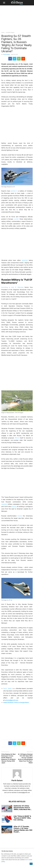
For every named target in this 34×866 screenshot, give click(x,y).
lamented (25, 260)
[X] (14, 58)
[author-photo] (17, 778)
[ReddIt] (23, 58)
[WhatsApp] (19, 58)
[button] (4, 2)
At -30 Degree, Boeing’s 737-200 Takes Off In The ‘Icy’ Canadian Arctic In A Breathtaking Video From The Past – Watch (25, 758)
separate (4, 504)
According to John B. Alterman (12, 287)
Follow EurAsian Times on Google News (16, 702)
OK (31, 863)
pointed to (14, 191)
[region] (17, 19)
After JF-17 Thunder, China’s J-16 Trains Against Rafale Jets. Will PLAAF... (23, 829)
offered (17, 438)
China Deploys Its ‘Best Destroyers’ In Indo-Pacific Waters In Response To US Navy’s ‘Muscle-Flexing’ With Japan (8, 758)
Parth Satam (6, 54)
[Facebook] (10, 58)
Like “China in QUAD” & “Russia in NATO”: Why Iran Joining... (22, 818)
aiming (14, 506)
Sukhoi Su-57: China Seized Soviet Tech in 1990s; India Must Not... (23, 807)
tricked (19, 516)
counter (16, 219)
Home (2, 32)
